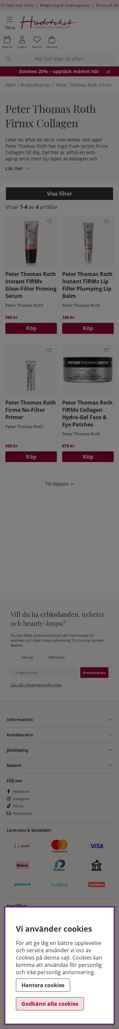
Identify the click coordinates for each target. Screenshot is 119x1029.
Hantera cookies (42, 985)
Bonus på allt (107, 5)
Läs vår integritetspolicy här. (36, 685)
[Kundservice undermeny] (72, 734)
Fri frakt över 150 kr (17, 5)
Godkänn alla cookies (49, 1003)
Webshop (57, 657)
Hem (10, 85)
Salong (27, 657)
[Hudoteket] (48, 23)
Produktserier (35, 85)
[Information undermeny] (72, 719)
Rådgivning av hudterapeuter (65, 5)
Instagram (21, 798)
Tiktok (18, 805)
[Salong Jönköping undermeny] (70, 750)
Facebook (21, 791)
